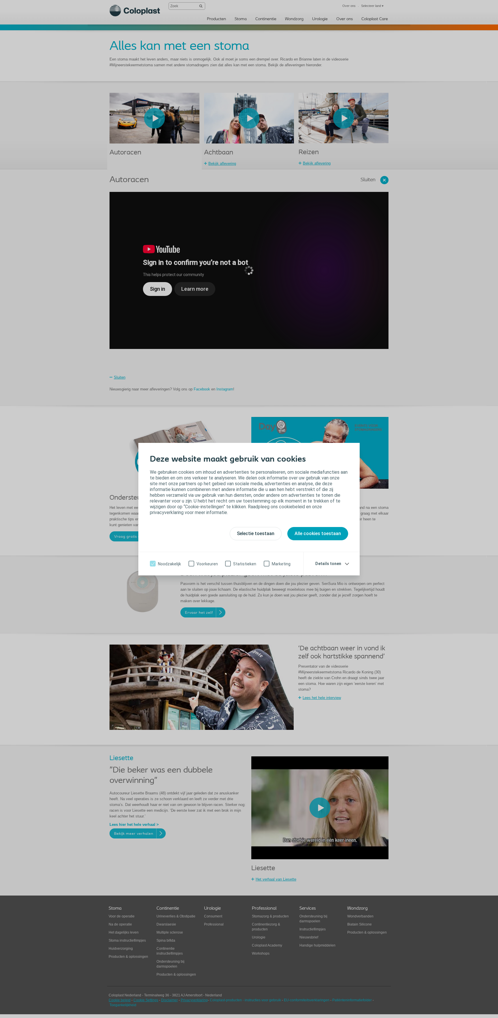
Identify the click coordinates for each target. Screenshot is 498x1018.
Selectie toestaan (255, 533)
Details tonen (328, 563)
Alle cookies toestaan (318, 533)
